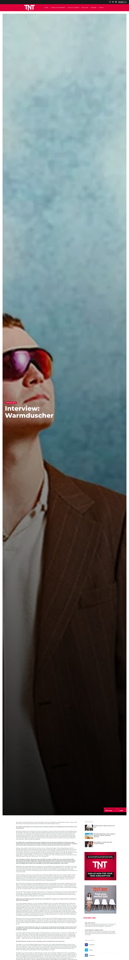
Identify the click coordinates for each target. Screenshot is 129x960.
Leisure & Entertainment (58, 7)
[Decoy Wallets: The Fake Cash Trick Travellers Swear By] (89, 844)
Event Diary (84, 7)
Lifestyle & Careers (73, 7)
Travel (47, 7)
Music (14, 402)
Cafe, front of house (90, 923)
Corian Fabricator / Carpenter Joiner (94, 930)
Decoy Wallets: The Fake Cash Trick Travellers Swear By (103, 842)
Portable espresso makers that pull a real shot (104, 826)
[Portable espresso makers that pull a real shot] (89, 828)
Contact (101, 7)
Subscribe (93, 7)
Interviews (9, 402)
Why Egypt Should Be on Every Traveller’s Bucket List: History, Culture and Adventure (104, 835)
